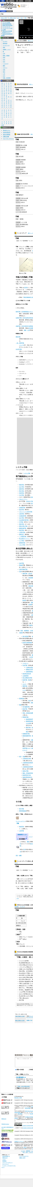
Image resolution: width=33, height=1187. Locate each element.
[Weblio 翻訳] (18, 5)
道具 (22, 18)
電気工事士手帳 (23, 526)
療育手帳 (28, 727)
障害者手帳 (25, 717)
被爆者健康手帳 (27, 735)
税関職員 (26, 630)
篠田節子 (21, 195)
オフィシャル (24, 879)
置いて (27, 50)
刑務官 (30, 625)
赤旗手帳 (18, 326)
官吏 (20, 571)
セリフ (27, 883)
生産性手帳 (19, 317)
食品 (4, 71)
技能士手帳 (25, 771)
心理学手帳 (22, 532)
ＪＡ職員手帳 (22, 536)
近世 (17, 96)
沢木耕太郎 (22, 142)
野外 (30, 96)
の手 (22, 965)
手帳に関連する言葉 (19, 1016)
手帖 (20, 931)
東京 (21, 937)
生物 (4, 69)
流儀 (25, 145)
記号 (3, 125)
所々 (19, 883)
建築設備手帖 (22, 528)
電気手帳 (21, 524)
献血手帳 (25, 709)
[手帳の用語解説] (3, 11)
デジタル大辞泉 (22, 40)
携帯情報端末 (22, 811)
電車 (24, 159)
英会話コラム (6, 130)
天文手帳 (21, 495)
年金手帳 (25, 665)
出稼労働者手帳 (23, 569)
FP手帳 (21, 522)
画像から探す (22, 1157)
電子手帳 (21, 808)
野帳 (19, 99)
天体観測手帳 (22, 516)
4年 (22, 973)
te (23, 939)
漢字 (24, 915)
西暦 (25, 330)
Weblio (16, 1118)
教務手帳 (21, 484)
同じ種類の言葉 (12, 18)
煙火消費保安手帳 (27, 677)
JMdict (24, 1147)
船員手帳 (25, 680)
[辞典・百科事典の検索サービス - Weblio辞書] (8, 5)
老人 (20, 979)
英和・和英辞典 (19, 1)
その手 (27, 975)
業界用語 (5, 43)
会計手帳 (21, 487)
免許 (20, 756)
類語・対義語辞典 (10, 1)
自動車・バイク (7, 49)
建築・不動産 (6, 55)
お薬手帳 (21, 830)
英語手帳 (21, 530)
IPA (20, 939)
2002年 (30, 573)
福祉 (20, 704)
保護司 (21, 632)
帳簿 (20, 96)
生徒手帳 (21, 563)
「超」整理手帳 (20, 343)
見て (30, 979)
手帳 (25, 18)
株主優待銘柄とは (21, 1077)
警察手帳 (25, 573)
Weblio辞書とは (6, 1156)
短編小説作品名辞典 (23, 134)
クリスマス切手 (23, 960)
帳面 (24, 946)
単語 (20, 915)
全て (2, 39)
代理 (22, 975)
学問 (4, 57)
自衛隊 (30, 604)
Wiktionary (3, 1118)
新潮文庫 (24, 212)
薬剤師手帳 (22, 542)
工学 (4, 53)
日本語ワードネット (19, 1141)
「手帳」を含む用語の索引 (23, 1086)
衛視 (21, 630)
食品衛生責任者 (27, 673)
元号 (28, 330)
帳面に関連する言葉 (19, 1020)
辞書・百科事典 (7, 78)
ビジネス (5, 41)
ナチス (24, 690)
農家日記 (21, 534)
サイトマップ (5, 1164)
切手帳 (25, 994)
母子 (28, 52)
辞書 (3, 1)
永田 (20, 180)
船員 (29, 680)
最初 (20, 985)
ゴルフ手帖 (22, 544)
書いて (29, 983)
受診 (20, 971)
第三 (22, 923)
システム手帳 (26, 473)
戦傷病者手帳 (26, 733)
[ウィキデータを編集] (26, 839)
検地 (24, 96)
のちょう (23, 99)
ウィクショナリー (20, 821)
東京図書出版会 (24, 224)
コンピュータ (6, 45)
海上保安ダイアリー (24, 538)
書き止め (25, 998)
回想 (22, 159)
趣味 (4, 65)
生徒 (22, 52)
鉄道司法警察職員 (27, 642)
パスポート (25, 663)
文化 (18, 18)
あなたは (21, 977)
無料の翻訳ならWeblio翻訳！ (24, 6)
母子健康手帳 (26, 706)
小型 (20, 946)
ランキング (22, 906)
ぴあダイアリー (23, 499)
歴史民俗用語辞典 (22, 84)
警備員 (21, 565)
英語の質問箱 (6, 134)
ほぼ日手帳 (19, 349)
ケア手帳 (21, 540)
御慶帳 (28, 1020)
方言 (4, 76)
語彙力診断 (6, 136)
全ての (24, 985)
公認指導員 (25, 675)
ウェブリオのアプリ (24, 1156)
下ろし (23, 987)
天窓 (22, 198)
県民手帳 (18, 336)
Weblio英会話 (6, 132)
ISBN (19, 881)
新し (22, 989)
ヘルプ (4, 1159)
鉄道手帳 (21, 509)
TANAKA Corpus (5, 1124)
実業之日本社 (23, 200)
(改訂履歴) (20, 1113)
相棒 (18, 875)
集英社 (21, 162)
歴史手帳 (21, 491)
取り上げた (27, 996)
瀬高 (21, 219)
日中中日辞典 (28, 1)
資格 (24, 756)
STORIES (25, 183)
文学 (24, 849)
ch (30, 937)
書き (30, 992)
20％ (27, 965)
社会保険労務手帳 (24, 520)
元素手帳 (21, 513)
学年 (19, 923)
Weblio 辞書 (4, 18)
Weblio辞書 (27, 1108)
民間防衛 (21, 698)
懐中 (20, 1000)
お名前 (24, 983)
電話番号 (27, 981)
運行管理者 (25, 636)
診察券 (30, 971)
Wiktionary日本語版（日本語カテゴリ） (6, 31)
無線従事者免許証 (27, 777)
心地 (25, 222)
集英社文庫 (25, 173)
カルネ (24, 684)
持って (30, 963)
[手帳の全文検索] (9, 11)
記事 (23, 875)
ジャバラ (21, 345)
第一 (17, 923)
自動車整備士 (29, 671)
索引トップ (30, 40)
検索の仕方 (5, 1157)
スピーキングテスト (8, 138)
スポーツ (5, 67)
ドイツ (30, 836)
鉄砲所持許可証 (27, 775)
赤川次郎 (21, 156)
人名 (4, 73)
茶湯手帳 (21, 493)
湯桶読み (18, 925)
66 (21, 183)
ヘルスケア (5, 63)
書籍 (28, 841)
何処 (31, 977)
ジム (20, 992)
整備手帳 (21, 826)
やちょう (29, 99)
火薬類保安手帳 (27, 758)
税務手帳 (21, 489)
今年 (20, 965)
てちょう (21, 944)
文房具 (26, 287)
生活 (4, 61)
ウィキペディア (22, 233)
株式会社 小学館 (18, 1097)
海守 (29, 700)
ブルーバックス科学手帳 (25, 511)
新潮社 (21, 208)
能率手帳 (18, 311)
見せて (30, 994)
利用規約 (4, 1160)
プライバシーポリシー (7, 1162)
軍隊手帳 (25, 686)
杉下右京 (30, 879)
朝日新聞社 (23, 147)
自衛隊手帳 (22, 507)
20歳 (20, 969)
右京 (23, 883)
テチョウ (22, 93)
